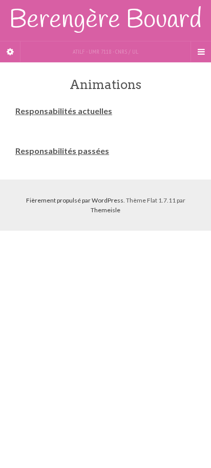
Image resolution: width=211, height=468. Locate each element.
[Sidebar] (10, 51)
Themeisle (105, 210)
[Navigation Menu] (201, 51)
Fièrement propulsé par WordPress (74, 200)
